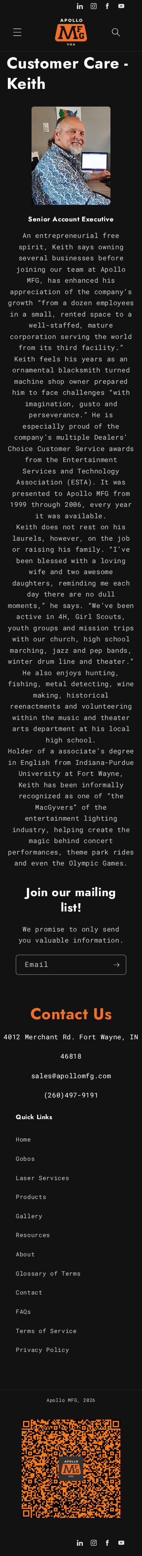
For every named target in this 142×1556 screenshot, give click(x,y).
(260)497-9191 (71, 1095)
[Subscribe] (116, 965)
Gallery (29, 1216)
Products (31, 1197)
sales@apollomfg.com (71, 1076)
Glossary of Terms (48, 1273)
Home (23, 1139)
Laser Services (42, 1178)
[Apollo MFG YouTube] (121, 7)
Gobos (25, 1158)
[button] (17, 31)
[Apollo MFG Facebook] (107, 7)
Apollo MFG (62, 1400)
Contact (29, 1292)
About (25, 1254)
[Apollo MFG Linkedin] (80, 7)
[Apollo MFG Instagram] (94, 7)
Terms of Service (46, 1331)
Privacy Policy (42, 1349)
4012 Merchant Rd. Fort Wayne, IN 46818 (71, 1047)
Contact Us (71, 1013)
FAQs (23, 1311)
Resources (33, 1235)
